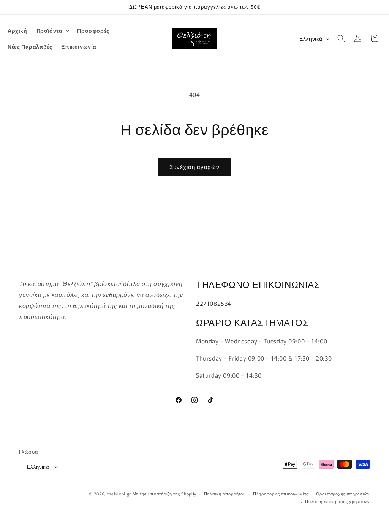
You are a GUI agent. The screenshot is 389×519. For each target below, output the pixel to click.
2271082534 (213, 303)
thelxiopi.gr (119, 494)
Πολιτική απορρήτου (225, 494)
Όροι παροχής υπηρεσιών (343, 494)
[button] (52, 30)
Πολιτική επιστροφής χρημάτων (337, 501)
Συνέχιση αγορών (194, 167)
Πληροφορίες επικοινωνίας (280, 494)
